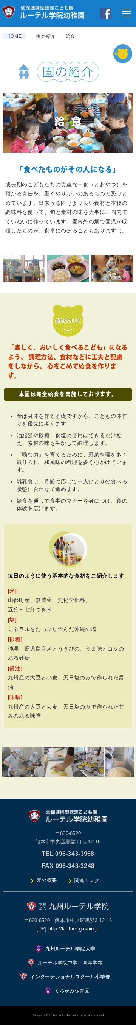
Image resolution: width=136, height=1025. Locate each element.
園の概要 (47, 880)
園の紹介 (46, 36)
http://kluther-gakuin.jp (74, 929)
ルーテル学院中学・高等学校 (70, 963)
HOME (14, 36)
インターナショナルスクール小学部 (70, 977)
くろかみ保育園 (72, 991)
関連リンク (86, 880)
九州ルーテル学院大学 (70, 949)
